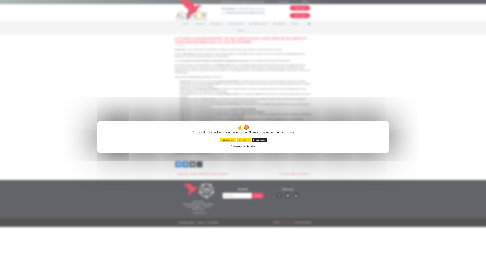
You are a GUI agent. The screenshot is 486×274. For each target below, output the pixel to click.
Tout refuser (243, 140)
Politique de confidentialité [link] (243, 146)
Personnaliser (259, 140)
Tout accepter (227, 140)
